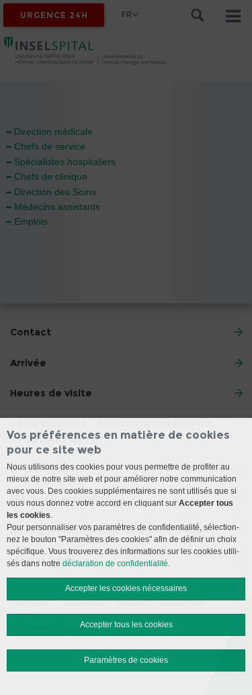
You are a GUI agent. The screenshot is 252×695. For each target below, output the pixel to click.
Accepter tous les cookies (126, 624)
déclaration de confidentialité (115, 563)
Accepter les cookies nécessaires (126, 588)
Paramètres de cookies (126, 660)
